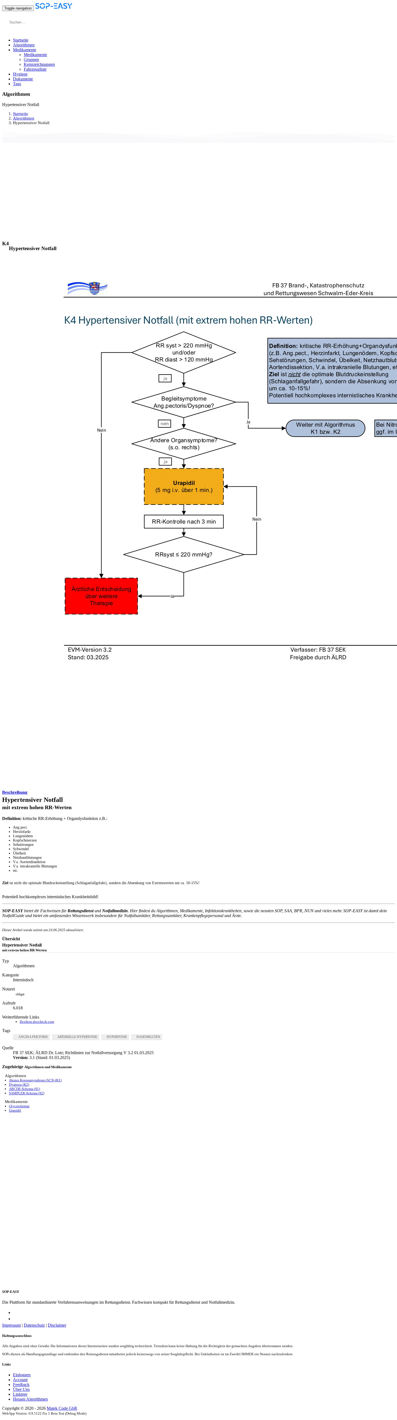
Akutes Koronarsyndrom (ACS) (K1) (35, 1080)
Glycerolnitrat (19, 1106)
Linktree (20, 1394)
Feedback (21, 1384)
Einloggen (22, 1375)
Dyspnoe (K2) (19, 1084)
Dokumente (23, 79)
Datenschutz (34, 1325)
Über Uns (21, 1389)
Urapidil (15, 1110)
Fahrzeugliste (35, 69)
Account (20, 1379)
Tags (17, 83)
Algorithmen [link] (23, 118)
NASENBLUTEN (148, 1037)
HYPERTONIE (117, 1037)
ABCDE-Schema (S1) (24, 1089)
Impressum (11, 1325)
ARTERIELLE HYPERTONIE (77, 1037)
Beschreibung (14, 792)
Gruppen (31, 59)
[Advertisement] (198, 184)
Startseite (20, 40)
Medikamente (35, 54)
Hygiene (20, 74)
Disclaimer (57, 1325)
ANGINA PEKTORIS (33, 1037)
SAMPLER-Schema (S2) (26, 1093)
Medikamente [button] (24, 49)
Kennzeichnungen (39, 64)
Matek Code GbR (62, 1408)
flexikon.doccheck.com (37, 1022)
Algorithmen (24, 45)
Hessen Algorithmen (30, 1399)
